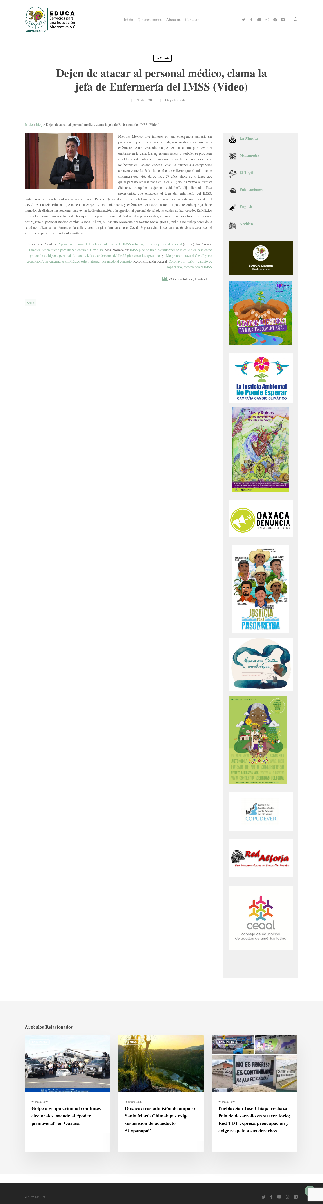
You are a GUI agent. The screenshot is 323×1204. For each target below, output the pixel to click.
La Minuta (162, 58)
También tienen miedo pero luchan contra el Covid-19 (66, 249)
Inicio (29, 124)
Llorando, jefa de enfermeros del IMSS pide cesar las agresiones (117, 255)
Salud (183, 100)
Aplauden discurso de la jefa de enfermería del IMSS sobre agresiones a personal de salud (120, 244)
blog (39, 124)
